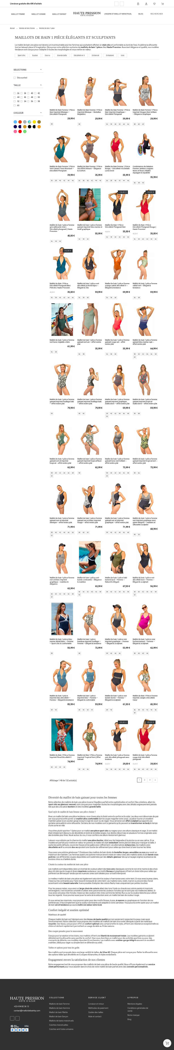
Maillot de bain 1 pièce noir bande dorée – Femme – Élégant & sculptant (116, 698)
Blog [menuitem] (141, 14)
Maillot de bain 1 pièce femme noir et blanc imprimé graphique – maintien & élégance (62, 581)
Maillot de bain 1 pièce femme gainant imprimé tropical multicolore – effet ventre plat (145, 401)
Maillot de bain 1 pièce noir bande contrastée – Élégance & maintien (89, 580)
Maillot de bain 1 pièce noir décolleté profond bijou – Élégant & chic (88, 285)
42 (39, 93)
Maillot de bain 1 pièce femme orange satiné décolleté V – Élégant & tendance (117, 285)
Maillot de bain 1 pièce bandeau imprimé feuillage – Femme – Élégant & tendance (89, 641)
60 (18, 105)
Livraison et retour (96, 1004)
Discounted (22, 78)
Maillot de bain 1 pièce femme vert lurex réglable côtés (62, 341)
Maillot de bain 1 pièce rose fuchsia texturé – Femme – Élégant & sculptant (144, 641)
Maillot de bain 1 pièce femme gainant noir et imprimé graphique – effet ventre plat (117, 520)
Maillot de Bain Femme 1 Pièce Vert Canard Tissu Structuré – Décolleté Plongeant (62, 168)
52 (18, 101)
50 (39, 97)
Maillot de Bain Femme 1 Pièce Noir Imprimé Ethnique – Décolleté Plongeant (62, 112)
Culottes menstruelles (58, 1025)
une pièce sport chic (99, 831)
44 (18, 97)
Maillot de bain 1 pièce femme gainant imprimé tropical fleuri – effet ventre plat (89, 461)
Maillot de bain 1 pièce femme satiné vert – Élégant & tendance (145, 285)
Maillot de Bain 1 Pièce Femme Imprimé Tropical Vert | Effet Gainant (89, 757)
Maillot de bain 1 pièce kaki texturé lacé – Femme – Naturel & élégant (116, 580)
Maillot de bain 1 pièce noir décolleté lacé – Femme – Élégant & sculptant (143, 580)
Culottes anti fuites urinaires (61, 1029)
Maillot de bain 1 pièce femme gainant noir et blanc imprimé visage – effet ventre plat (89, 520)
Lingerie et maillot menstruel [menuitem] (118, 14)
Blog (129, 1019)
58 (39, 101)
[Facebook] (116, 4)
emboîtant (113, 843)
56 (32, 101)
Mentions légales (135, 1004)
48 (32, 97)
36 (18, 93)
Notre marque (133, 1015)
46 (25, 97)
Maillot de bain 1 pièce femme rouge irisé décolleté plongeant (145, 757)
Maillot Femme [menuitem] (18, 14)
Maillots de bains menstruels (61, 1021)
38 (25, 93)
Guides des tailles (95, 1012)
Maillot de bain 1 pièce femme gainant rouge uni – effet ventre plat (117, 342)
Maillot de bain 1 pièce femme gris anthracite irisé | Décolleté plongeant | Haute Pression (62, 228)
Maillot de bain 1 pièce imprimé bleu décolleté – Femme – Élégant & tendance (62, 698)
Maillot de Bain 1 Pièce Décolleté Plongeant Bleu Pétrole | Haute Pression (60, 285)
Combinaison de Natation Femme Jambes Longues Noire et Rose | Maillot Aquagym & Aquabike (143, 169)
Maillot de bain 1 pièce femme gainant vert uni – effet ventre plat (89, 342)
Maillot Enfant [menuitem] (59, 14)
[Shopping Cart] (167, 1043)
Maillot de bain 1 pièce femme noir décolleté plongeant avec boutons (117, 757)
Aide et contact (94, 1016)
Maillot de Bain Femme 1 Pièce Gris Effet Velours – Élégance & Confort (89, 168)
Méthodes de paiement (98, 1008)
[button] (41, 70)
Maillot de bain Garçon (58, 1016)
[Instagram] (122, 4)
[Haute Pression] (87, 14)
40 (32, 93)
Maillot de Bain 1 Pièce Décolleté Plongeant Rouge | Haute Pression (144, 227)
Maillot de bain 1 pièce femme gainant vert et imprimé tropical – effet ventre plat (62, 461)
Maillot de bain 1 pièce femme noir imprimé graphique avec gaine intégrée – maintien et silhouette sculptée (145, 521)
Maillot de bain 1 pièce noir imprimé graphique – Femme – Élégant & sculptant (117, 641)
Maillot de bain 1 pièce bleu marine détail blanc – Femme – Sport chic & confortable (61, 641)
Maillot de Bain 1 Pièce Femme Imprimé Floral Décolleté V (62, 756)
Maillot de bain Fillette (58, 1012)
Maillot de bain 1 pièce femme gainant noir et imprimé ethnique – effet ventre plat (62, 520)
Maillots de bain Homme (59, 1008)
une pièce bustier (95, 840)
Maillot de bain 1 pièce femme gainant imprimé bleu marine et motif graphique (89, 227)
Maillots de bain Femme (59, 1004)
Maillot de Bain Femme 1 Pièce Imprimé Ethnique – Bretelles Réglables (89, 112)
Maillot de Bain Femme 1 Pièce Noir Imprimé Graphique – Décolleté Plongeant (117, 112)
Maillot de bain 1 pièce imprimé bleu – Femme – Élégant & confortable (87, 698)
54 (25, 101)
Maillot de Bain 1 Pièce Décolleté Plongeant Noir (115, 226)
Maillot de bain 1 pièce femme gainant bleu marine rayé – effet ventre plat (145, 342)
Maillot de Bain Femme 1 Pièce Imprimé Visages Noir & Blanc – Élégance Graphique (145, 112)
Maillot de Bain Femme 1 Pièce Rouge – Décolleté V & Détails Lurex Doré (117, 168)
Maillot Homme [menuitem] (39, 14)
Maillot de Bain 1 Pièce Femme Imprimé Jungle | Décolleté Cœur (145, 698)
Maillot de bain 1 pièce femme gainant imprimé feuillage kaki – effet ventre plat (62, 401)
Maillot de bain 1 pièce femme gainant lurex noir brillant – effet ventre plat (117, 461)
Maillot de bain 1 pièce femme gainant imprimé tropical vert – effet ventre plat (145, 461)
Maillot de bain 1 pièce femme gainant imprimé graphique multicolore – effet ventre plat (117, 401)
